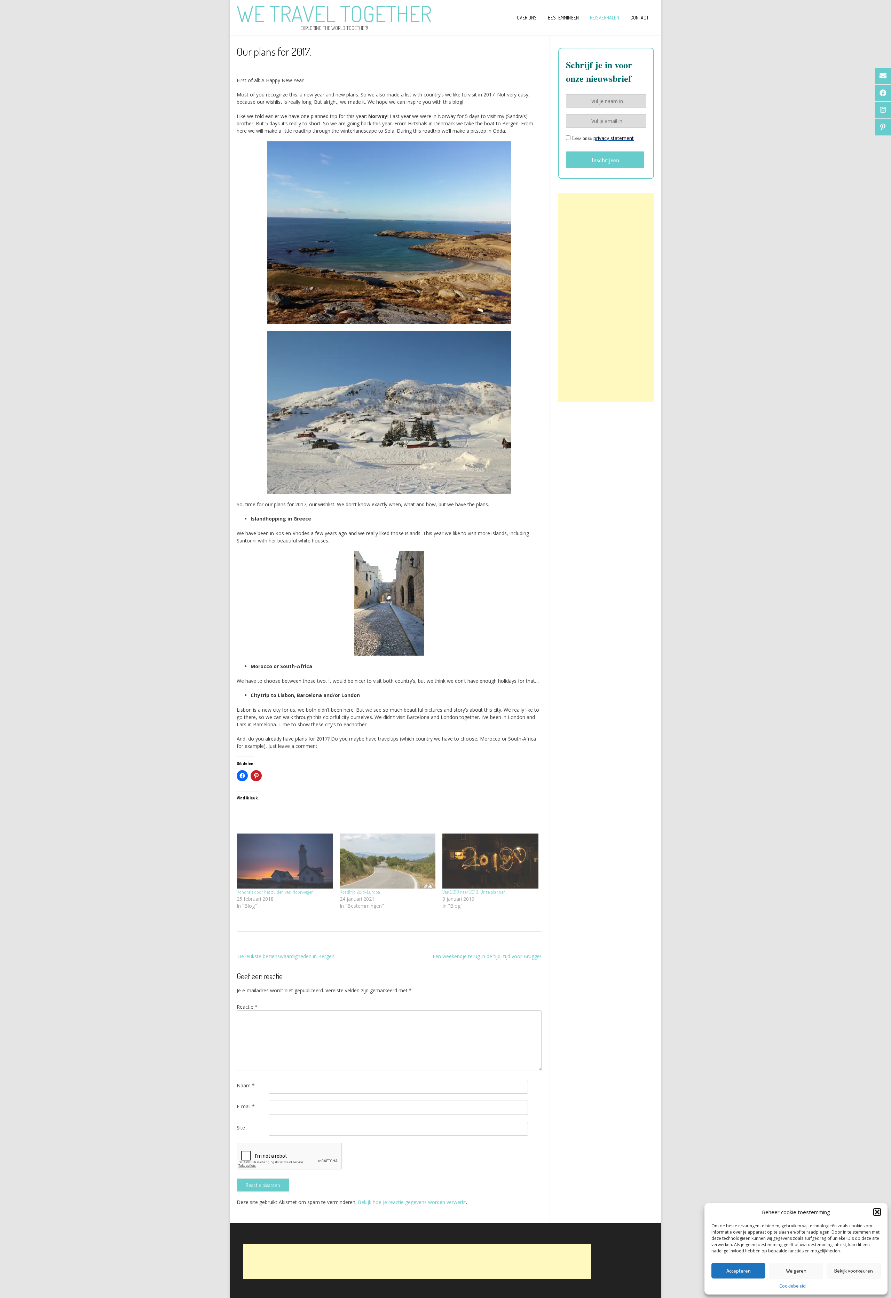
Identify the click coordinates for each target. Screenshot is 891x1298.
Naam (246, 1085)
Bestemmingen (563, 18)
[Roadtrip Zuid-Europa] (388, 861)
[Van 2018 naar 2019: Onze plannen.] (490, 861)
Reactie (247, 1006)
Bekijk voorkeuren (853, 1270)
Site (241, 1127)
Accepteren (738, 1270)
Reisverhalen (604, 18)
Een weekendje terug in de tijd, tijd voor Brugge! (487, 956)
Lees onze (603, 138)
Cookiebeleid (792, 1286)
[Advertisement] (606, 297)
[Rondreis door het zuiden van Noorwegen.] (285, 861)
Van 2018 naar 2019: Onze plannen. (474, 892)
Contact (639, 18)
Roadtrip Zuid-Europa (360, 892)
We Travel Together (334, 13)
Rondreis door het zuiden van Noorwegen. (275, 892)
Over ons (527, 18)
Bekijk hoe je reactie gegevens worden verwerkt (412, 1202)
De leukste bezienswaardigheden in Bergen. (286, 956)
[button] (877, 1212)
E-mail (246, 1106)
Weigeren (796, 1270)
